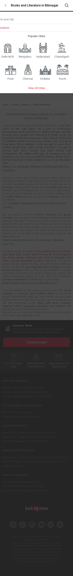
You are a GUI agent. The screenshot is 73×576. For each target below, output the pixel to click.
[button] (5, 5)
